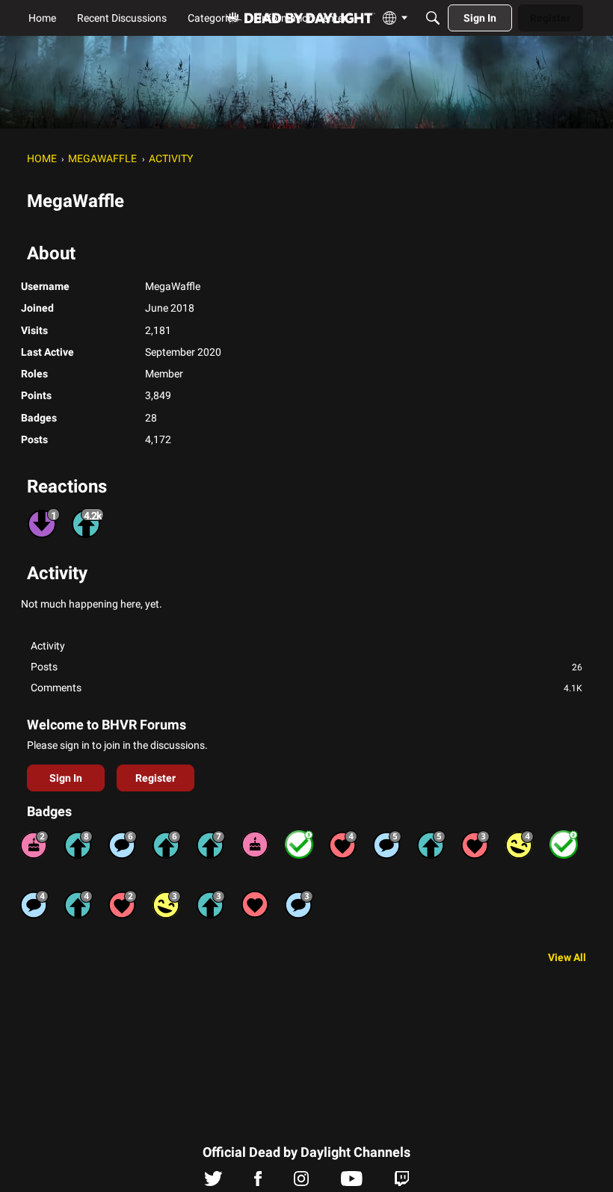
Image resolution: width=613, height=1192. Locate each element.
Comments (306, 688)
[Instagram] (301, 1182)
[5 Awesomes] (255, 904)
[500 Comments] (34, 904)
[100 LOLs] (167, 904)
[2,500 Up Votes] (78, 844)
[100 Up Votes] (211, 904)
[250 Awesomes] (343, 844)
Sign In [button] (65, 778)
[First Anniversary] (255, 844)
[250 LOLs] (519, 844)
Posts (306, 667)
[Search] (432, 17)
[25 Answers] (299, 844)
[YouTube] (352, 1182)
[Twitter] (213, 1182)
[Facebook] (258, 1182)
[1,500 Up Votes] (211, 844)
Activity (48, 646)
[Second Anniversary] (34, 844)
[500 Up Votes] (431, 844)
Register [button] (155, 778)
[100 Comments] (299, 904)
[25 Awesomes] (122, 904)
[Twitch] (402, 1182)
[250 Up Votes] (78, 904)
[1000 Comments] (387, 844)
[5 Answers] (563, 844)
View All (567, 957)
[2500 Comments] (122, 844)
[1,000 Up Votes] (167, 844)
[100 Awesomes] (475, 844)
